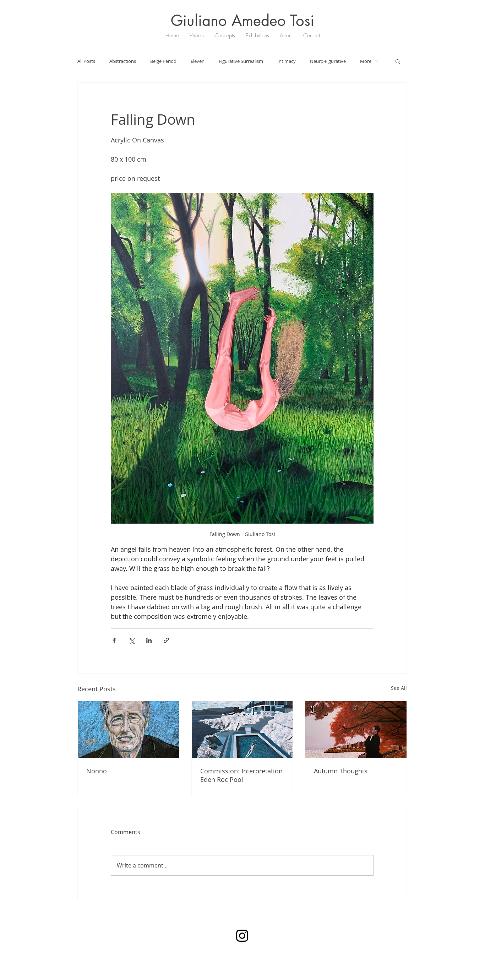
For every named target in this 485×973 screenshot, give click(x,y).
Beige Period (163, 61)
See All (399, 688)
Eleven (198, 61)
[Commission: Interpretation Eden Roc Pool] (242, 729)
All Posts (86, 61)
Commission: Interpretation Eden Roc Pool (241, 775)
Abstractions (122, 61)
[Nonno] (128, 729)
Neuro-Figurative (328, 61)
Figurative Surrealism (241, 61)
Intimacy (286, 61)
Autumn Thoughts (340, 771)
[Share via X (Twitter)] (131, 640)
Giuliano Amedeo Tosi (242, 20)
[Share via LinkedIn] (149, 640)
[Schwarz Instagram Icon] (242, 936)
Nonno (96, 771)
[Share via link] (166, 640)
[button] (397, 61)
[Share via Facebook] (114, 640)
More (365, 61)
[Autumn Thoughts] (356, 729)
